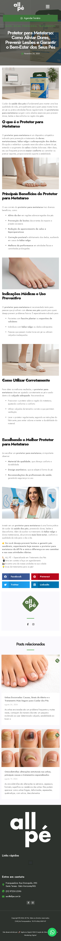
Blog (8, 26)
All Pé (19, 549)
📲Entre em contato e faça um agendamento (21, 560)
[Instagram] (33, 624)
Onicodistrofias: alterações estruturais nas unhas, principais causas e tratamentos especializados (28, 773)
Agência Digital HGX (28, 932)
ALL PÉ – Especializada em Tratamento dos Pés (25, 557)
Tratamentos (47, 26)
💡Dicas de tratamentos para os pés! (18, 566)
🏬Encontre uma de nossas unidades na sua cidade (24, 563)
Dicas (17, 26)
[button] (48, 7)
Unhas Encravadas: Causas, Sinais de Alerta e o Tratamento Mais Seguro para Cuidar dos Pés (27, 699)
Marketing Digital (30, 935)
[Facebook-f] (27, 624)
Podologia (30, 26)
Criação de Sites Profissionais (46, 932)
